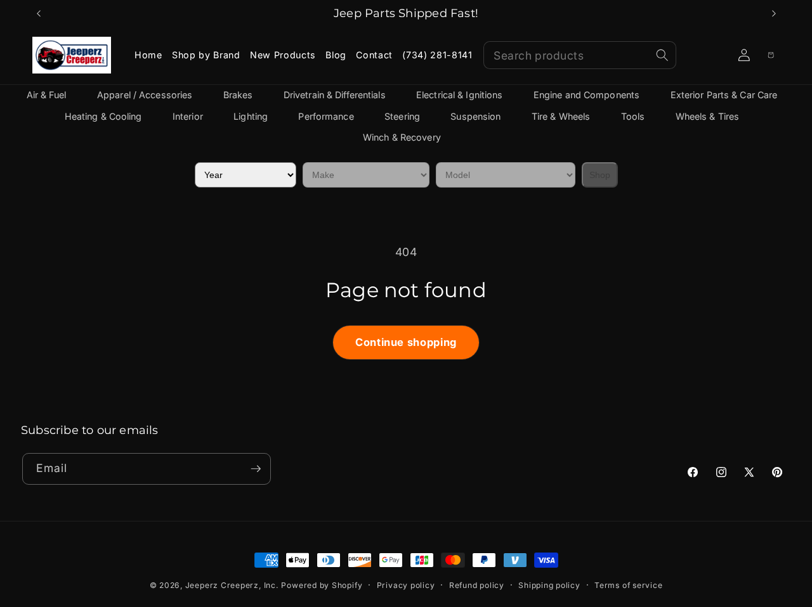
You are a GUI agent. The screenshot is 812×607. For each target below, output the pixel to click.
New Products (283, 54)
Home (148, 54)
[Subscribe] (255, 469)
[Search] (662, 55)
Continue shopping (406, 342)
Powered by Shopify (321, 585)
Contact (374, 54)
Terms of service (628, 585)
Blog (335, 54)
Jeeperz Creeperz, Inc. (231, 585)
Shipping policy (549, 585)
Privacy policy (406, 585)
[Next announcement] (774, 13)
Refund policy (476, 585)
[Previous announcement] (39, 13)
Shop (599, 175)
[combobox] (579, 55)
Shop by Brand (206, 54)
